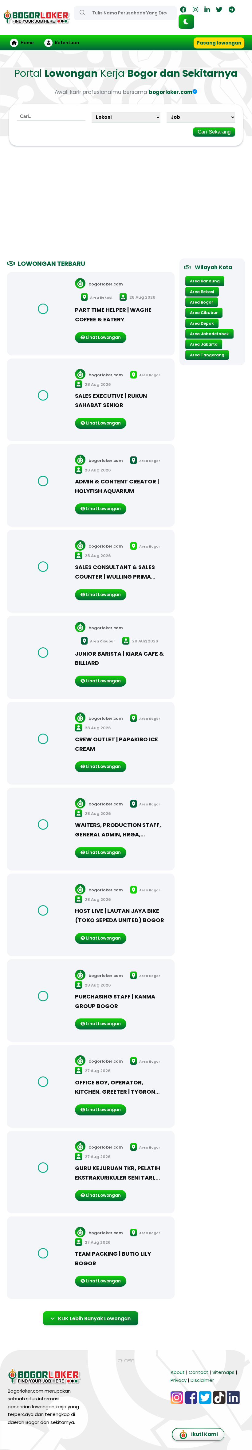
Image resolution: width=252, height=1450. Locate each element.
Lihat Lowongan (103, 337)
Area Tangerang (207, 355)
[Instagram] (195, 10)
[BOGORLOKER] (37, 21)
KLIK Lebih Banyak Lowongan (94, 1318)
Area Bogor (149, 375)
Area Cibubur (102, 641)
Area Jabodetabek (209, 333)
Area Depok (202, 323)
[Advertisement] (126, 205)
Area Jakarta (204, 344)
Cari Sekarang (214, 132)
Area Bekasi (100, 297)
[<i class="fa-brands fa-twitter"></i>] (219, 10)
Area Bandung (205, 281)
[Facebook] (183, 10)
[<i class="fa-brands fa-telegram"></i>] (232, 10)
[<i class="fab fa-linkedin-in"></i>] (207, 10)
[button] (186, 21)
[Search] (82, 12)
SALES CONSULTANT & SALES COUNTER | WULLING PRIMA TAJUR (115, 576)
